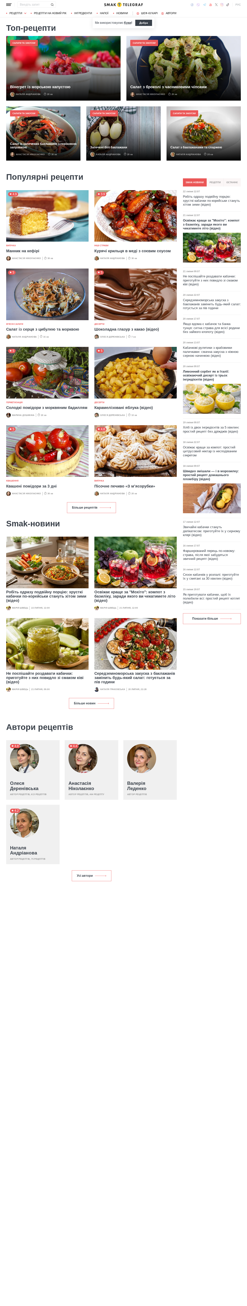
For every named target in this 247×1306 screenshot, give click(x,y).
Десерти (99, 324)
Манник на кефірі (22, 251)
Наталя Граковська (112, 689)
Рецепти (15, 13)
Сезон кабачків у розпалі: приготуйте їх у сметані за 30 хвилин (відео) (211, 576)
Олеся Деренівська (112, 337)
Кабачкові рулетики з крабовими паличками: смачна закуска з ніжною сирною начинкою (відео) (211, 352)
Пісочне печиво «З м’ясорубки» (124, 486)
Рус (238, 4)
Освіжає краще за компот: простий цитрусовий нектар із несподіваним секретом (210, 451)
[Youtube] (211, 5)
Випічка (11, 245)
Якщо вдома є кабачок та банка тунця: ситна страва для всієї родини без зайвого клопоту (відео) (211, 328)
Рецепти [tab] (215, 182)
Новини (122, 13)
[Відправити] (52, 5)
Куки (127, 22)
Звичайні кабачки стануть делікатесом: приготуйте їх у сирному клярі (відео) (211, 531)
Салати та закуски (24, 43)
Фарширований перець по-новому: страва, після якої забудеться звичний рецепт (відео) (209, 555)
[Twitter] (216, 4)
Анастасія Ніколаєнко (150, 94)
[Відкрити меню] (9, 4)
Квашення (12, 481)
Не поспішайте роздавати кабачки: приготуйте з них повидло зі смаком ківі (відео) (45, 677)
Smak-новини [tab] (195, 182)
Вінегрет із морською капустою (40, 87)
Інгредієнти (83, 13)
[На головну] (123, 4)
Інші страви (101, 245)
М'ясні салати (14, 324)
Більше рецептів (84, 507)
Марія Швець (20, 608)
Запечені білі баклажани (108, 147)
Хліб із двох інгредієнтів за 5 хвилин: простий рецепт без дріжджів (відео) (211, 429)
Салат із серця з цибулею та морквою (42, 329)
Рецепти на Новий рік (50, 13)
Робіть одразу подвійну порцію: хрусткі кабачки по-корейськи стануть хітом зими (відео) (46, 596)
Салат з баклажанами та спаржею (196, 147)
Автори (171, 13)
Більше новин (85, 703)
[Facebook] (192, 5)
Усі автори (85, 875)
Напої (104, 13)
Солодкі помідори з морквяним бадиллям (46, 407)
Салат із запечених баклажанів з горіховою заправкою (43, 145)
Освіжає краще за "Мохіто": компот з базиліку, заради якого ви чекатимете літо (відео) (134, 596)
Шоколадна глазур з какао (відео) (126, 329)
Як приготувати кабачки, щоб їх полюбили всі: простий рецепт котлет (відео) (211, 598)
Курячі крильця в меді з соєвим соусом (132, 251)
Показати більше (205, 618)
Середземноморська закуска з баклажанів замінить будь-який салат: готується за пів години (134, 677)
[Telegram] (204, 5)
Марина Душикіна (23, 415)
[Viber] (198, 4)
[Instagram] (222, 5)
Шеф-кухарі (149, 13)
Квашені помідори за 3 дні (31, 486)
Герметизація (14, 402)
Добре (143, 22)
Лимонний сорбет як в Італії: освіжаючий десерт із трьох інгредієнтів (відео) (206, 375)
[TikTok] (228, 5)
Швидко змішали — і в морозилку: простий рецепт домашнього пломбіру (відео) (211, 475)
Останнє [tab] (232, 182)
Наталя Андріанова (28, 94)
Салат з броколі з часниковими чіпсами (168, 87)
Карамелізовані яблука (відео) (123, 407)
